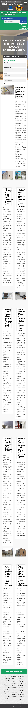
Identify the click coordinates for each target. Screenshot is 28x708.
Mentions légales (18, 706)
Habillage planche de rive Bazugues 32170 (7, 695)
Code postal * (8, 67)
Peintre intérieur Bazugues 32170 (14, 686)
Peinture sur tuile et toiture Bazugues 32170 (21, 689)
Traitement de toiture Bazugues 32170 (7, 679)
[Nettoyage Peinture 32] (11, 2)
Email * (6, 73)
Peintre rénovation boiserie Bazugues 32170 (14, 694)
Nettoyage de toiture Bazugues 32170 (21, 697)
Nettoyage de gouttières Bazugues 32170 (21, 680)
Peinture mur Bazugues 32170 (14, 679)
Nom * (6, 62)
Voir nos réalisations (7, 18)
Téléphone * (7, 78)
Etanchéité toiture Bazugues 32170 (7, 686)
